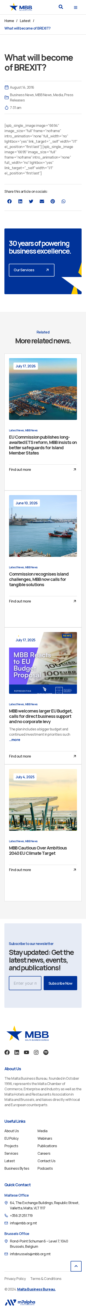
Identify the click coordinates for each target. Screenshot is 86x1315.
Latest (25, 20)
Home (9, 20)
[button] (61, 6)
